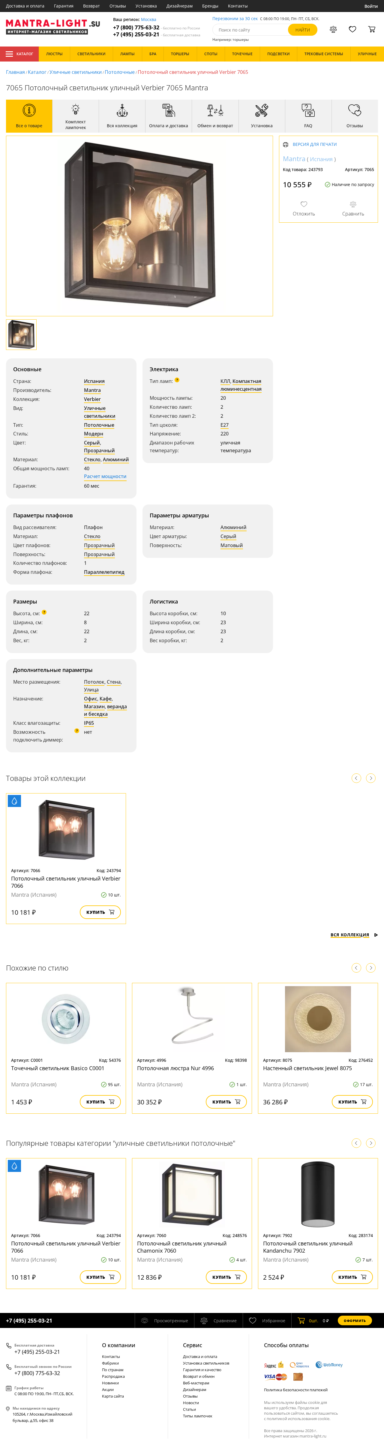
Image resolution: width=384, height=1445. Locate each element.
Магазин (94, 706)
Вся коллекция (350, 935)
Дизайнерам (179, 6)
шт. (313, 1320)
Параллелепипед (104, 572)
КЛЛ (225, 381)
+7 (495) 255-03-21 (156, 34)
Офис (90, 698)
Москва (148, 19)
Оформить (355, 1320)
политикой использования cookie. (298, 1418)
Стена (114, 682)
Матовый (231, 545)
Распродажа (113, 1376)
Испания (94, 381)
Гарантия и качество (202, 1369)
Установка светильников (206, 1363)
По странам (113, 1369)
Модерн (93, 433)
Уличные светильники (76, 72)
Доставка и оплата (25, 6)
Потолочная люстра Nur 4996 (175, 1068)
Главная (15, 72)
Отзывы (118, 6)
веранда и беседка (105, 710)
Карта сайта (113, 1396)
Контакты (238, 6)
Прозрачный (99, 450)
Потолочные (120, 72)
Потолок (94, 682)
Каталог (24, 53)
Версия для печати (315, 144)
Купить (95, 912)
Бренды (210, 6)
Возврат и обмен (198, 1376)
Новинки (110, 1383)
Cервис (192, 1345)
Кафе (106, 698)
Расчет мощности (105, 476)
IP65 (89, 723)
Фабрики (110, 1363)
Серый (92, 442)
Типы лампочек (197, 1416)
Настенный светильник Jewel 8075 (307, 1068)
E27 (224, 425)
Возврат (91, 6)
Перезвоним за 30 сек (235, 18)
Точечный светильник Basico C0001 (57, 1068)
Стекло (92, 459)
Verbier (92, 399)
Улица (91, 689)
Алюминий (116, 459)
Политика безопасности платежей (296, 1389)
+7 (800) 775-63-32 (156, 27)
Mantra (92, 390)
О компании (118, 1345)
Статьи (189, 1409)
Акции (108, 1389)
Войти (371, 6)
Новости (191, 1402)
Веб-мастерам (196, 1383)
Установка (146, 6)
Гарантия (64, 6)
